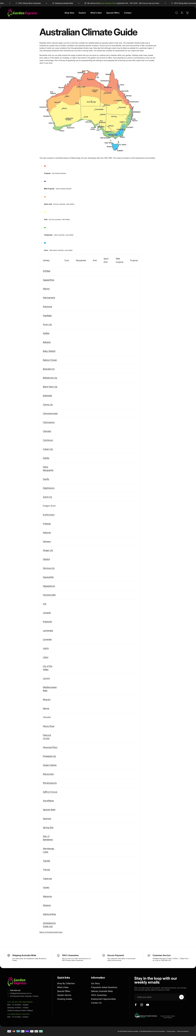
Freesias (47, 523)
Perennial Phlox (50, 747)
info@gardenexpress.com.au (20, 993)
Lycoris (46, 678)
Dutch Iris (47, 497)
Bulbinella (47, 395)
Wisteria (47, 905)
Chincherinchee (50, 413)
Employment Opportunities (103, 999)
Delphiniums (48, 488)
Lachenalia (48, 630)
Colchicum (48, 440)
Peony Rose (48, 726)
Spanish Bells (49, 809)
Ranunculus (48, 774)
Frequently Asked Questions (104, 987)
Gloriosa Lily (49, 568)
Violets (46, 887)
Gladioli (46, 559)
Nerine (46, 708)
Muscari (46, 699)
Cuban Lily (48, 449)
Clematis (47, 431)
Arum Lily (47, 324)
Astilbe (46, 333)
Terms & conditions (183, 1031)
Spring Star (48, 827)
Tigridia (46, 861)
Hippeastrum (49, 586)
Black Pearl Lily (50, 386)
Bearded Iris (48, 369)
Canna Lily (48, 404)
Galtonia (47, 532)
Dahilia (46, 458)
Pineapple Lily (49, 756)
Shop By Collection (66, 983)
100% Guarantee (99, 995)
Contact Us (96, 1003)
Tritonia (46, 869)
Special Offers (63, 991)
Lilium (45, 657)
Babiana (47, 342)
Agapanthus (48, 280)
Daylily (46, 479)
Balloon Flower (50, 360)
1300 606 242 (15, 990)
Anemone (47, 306)
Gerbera (47, 541)
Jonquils (47, 612)
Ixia (44, 604)
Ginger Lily (48, 550)
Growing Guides (64, 999)
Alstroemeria (49, 297)
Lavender (47, 639)
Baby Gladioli (49, 351)
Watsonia (47, 896)
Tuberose (47, 878)
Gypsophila (48, 577)
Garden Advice (64, 995)
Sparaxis (47, 818)
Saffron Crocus (50, 792)
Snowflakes (48, 800)
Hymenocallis (49, 595)
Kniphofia (47, 621)
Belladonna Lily (50, 378)
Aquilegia (47, 315)
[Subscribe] (181, 997)
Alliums (46, 288)
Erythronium (49, 514)
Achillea (46, 271)
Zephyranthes (49, 914)
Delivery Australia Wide (102, 991)
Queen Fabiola (50, 765)
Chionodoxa (48, 422)
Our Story (95, 983)
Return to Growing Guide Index (50, 932)
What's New (63, 987)
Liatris (46, 648)
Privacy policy (171, 1031)
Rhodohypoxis (50, 783)
